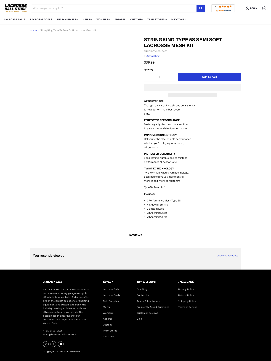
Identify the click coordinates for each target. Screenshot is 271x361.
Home (33, 30)
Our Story (142, 289)
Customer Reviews (147, 313)
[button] (192, 87)
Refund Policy (186, 295)
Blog (139, 318)
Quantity (148, 69)
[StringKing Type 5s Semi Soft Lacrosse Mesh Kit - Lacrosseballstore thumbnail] (35, 43)
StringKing (153, 56)
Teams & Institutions (148, 301)
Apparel (120, 19)
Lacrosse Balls (14, 19)
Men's (86, 19)
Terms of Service (187, 307)
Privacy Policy (186, 289)
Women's (102, 19)
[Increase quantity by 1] (171, 77)
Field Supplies (67, 19)
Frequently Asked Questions (153, 307)
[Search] (201, 8)
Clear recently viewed (227, 255)
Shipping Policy (187, 301)
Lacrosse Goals (41, 19)
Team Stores (156, 19)
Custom (135, 19)
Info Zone (177, 19)
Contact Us (143, 295)
